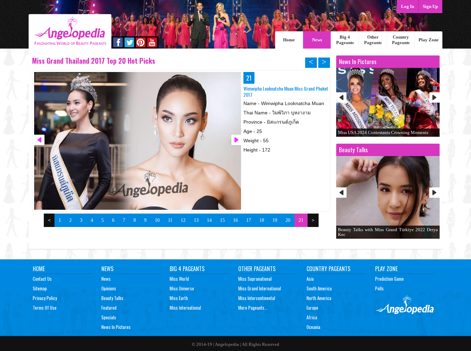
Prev (341, 97)
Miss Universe (182, 288)
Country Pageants (401, 39)
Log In (407, 6)
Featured (109, 307)
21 (301, 220)
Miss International (185, 307)
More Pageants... (253, 307)
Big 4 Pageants (345, 39)
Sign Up (430, 6)
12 (183, 220)
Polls (379, 288)
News (317, 39)
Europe (312, 307)
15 (222, 220)
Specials (108, 317)
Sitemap (40, 288)
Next (434, 97)
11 (170, 220)
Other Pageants (373, 39)
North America (319, 298)
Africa (312, 317)
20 (287, 220)
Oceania (313, 326)
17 (248, 220)
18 (261, 220)
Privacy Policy (45, 298)
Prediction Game (389, 278)
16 (235, 220)
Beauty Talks (112, 298)
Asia (310, 278)
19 (274, 220)
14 (209, 220)
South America (319, 288)
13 (196, 220)
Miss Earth (179, 298)
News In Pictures (116, 326)
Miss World (179, 278)
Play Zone (429, 39)
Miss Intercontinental (256, 298)
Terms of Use (45, 307)
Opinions (108, 288)
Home (289, 39)
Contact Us (42, 278)
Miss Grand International (259, 288)
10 (157, 220)
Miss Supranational (255, 278)
